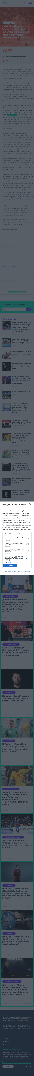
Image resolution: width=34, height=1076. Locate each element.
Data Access (17, 571)
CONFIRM (10, 565)
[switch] (27, 538)
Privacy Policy (26, 571)
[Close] (30, 504)
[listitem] (17, 534)
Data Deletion (7, 571)
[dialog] (17, 538)
